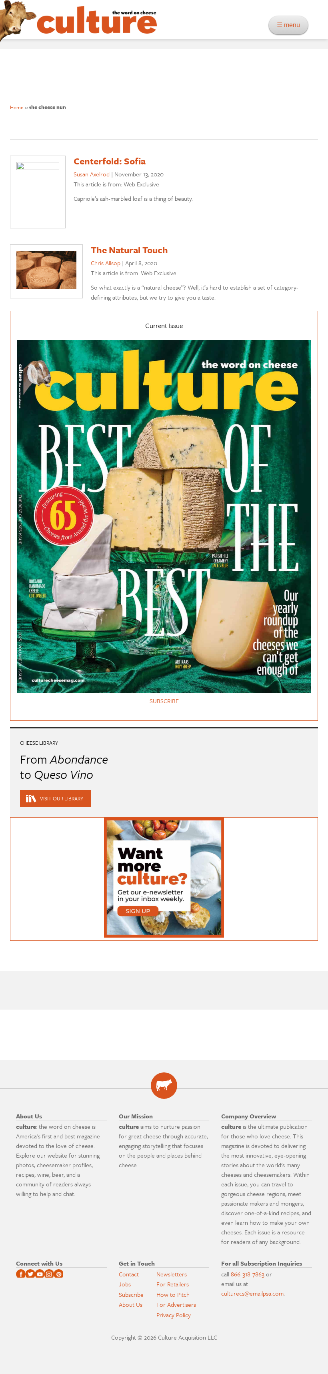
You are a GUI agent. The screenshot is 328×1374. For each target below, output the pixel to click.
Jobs (125, 1284)
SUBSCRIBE (164, 700)
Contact (129, 1274)
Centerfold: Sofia (110, 161)
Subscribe (131, 1294)
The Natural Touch (129, 249)
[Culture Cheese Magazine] (164, 1085)
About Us (130, 1304)
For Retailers (172, 1284)
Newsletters (171, 1274)
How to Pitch (173, 1294)
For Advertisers (176, 1304)
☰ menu (291, 25)
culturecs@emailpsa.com (252, 1293)
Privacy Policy (173, 1314)
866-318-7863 (247, 1274)
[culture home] (97, 27)
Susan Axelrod (92, 174)
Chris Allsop (105, 262)
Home (17, 107)
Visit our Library (61, 798)
